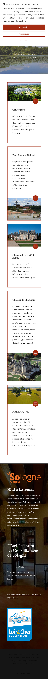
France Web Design (16, 654)
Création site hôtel (32, 654)
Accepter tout (24, 27)
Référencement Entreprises (24, 664)
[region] (24, 23)
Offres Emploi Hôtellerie (27, 660)
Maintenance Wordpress (19, 657)
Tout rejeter (24, 41)
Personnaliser (24, 34)
